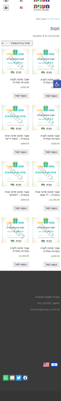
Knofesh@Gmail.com (42, 309)
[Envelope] (12, 378)
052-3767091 (44, 303)
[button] (57, 84)
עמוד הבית (54, 19)
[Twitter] (19, 378)
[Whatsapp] (6, 378)
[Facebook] (25, 378)
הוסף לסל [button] (51, 96)
